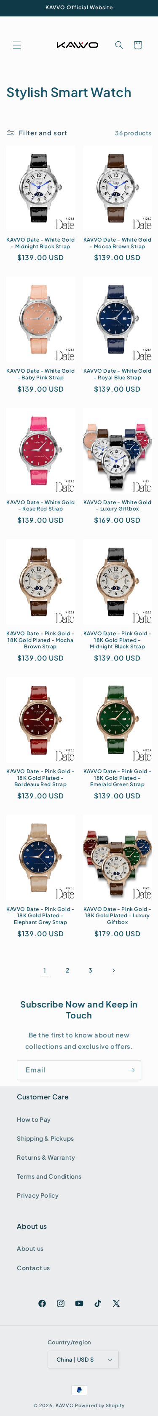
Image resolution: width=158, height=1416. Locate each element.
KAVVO (65, 1405)
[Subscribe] (131, 1070)
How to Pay (34, 1119)
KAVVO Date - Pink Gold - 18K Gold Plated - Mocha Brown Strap (40, 640)
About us (30, 1248)
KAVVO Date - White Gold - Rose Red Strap (40, 505)
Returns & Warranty (46, 1157)
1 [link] (44, 970)
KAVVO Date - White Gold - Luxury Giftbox (117, 505)
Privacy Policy (38, 1195)
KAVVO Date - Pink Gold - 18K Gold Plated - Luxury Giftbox (117, 915)
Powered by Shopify (100, 1405)
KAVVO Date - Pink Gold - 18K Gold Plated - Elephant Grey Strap (40, 915)
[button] (17, 45)
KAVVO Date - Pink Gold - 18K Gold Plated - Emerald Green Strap (117, 777)
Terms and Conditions (49, 1176)
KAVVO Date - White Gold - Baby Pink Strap (40, 374)
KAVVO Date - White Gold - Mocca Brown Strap (117, 243)
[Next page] (113, 970)
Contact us (33, 1267)
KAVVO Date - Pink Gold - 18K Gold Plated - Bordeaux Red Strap (40, 777)
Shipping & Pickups (45, 1138)
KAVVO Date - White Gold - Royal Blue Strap (117, 374)
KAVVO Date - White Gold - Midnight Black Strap (40, 243)
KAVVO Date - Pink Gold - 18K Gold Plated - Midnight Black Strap (117, 640)
